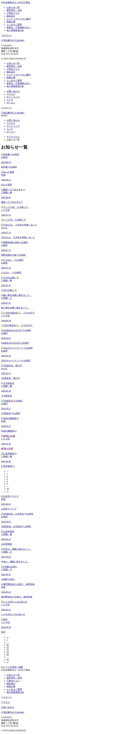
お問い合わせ (13, 91)
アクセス (11, 94)
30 (8, 659)
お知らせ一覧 (13, 7)
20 (8, 645)
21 (8, 647)
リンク (10, 100)
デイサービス (13, 137)
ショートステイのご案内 (19, 19)
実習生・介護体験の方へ (19, 27)
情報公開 (11, 22)
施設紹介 (11, 16)
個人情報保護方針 (15, 30)
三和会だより (13, 13)
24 (8, 654)
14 (8, 489)
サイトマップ (13, 97)
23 (8, 652)
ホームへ (11, 103)
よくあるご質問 (14, 24)
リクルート (6, 35)
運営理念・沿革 (14, 10)
